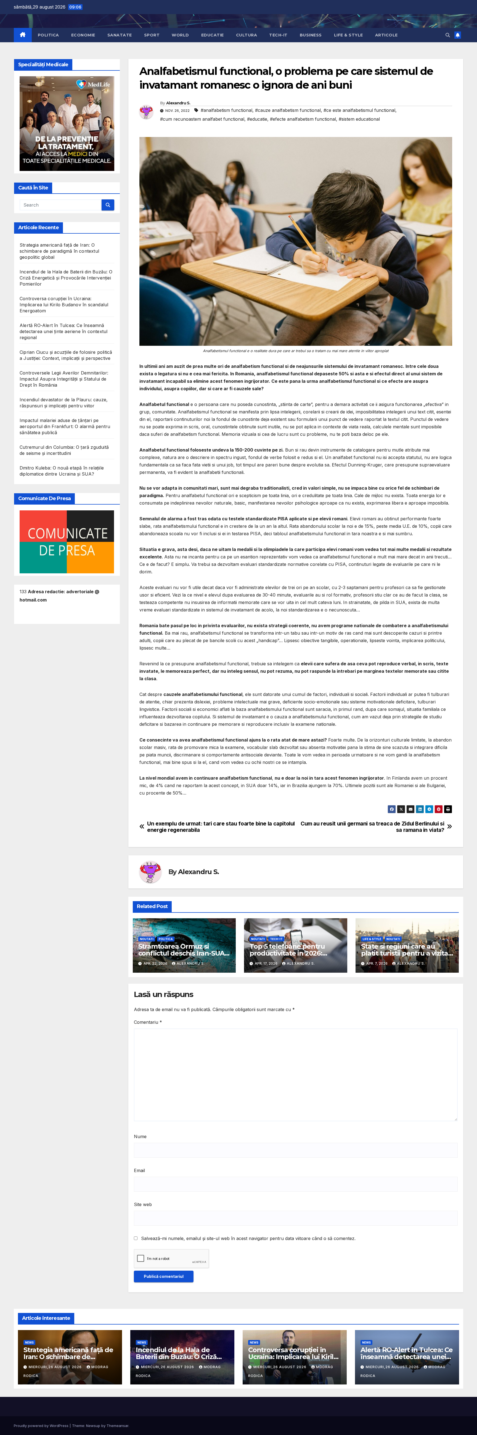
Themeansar (117, 1425)
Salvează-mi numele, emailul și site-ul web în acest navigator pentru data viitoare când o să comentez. (248, 1238)
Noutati (146, 939)
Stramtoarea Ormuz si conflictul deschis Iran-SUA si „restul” (181, 953)
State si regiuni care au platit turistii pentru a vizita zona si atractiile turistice (404, 953)
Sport (152, 35)
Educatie (212, 35)
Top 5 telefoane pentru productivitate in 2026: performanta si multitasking (295, 953)
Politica (48, 35)
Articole (386, 35)
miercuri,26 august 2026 (56, 1367)
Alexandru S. (178, 103)
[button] (448, 35)
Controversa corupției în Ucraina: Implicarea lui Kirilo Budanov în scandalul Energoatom (64, 305)
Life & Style (348, 35)
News (29, 1342)
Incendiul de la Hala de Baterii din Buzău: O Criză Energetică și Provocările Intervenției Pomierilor (66, 278)
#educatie (257, 119)
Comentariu (148, 1022)
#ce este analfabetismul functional (359, 110)
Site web (143, 1204)
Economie (83, 35)
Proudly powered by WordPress (42, 1425)
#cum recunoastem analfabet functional (202, 119)
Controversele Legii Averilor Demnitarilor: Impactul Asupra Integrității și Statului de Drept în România (64, 379)
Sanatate (119, 35)
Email (139, 1170)
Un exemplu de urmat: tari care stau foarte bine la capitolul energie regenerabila (221, 827)
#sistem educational (359, 119)
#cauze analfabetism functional (288, 110)
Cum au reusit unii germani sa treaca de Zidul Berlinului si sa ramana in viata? (372, 827)
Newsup (93, 1425)
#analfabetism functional (226, 110)
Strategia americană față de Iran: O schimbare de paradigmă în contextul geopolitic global (59, 251)
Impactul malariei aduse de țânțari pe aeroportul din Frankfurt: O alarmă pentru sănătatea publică (65, 427)
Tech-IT (278, 35)
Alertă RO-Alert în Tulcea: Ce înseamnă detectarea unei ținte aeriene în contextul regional (63, 332)
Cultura (246, 35)
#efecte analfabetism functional (303, 119)
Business (311, 35)
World (180, 35)
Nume (140, 1136)
